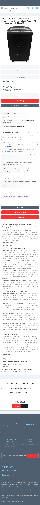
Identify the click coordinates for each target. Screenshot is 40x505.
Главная (3, 18)
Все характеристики (33, 132)
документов (22, 371)
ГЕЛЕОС (20, 369)
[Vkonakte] (23, 462)
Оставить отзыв (21, 77)
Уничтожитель (9, 369)
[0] (27, 9)
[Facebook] (17, 462)
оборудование (5, 371)
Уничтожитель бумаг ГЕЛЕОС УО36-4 (20, 392)
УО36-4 (25, 369)
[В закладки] (22, 406)
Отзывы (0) (20, 217)
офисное (29, 369)
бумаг (15, 369)
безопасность (14, 371)
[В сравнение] (26, 406)
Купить (17, 406)
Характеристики (20, 212)
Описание (20, 207)
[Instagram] (20, 462)
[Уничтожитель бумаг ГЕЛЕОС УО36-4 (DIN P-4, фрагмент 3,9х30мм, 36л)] (20, 44)
